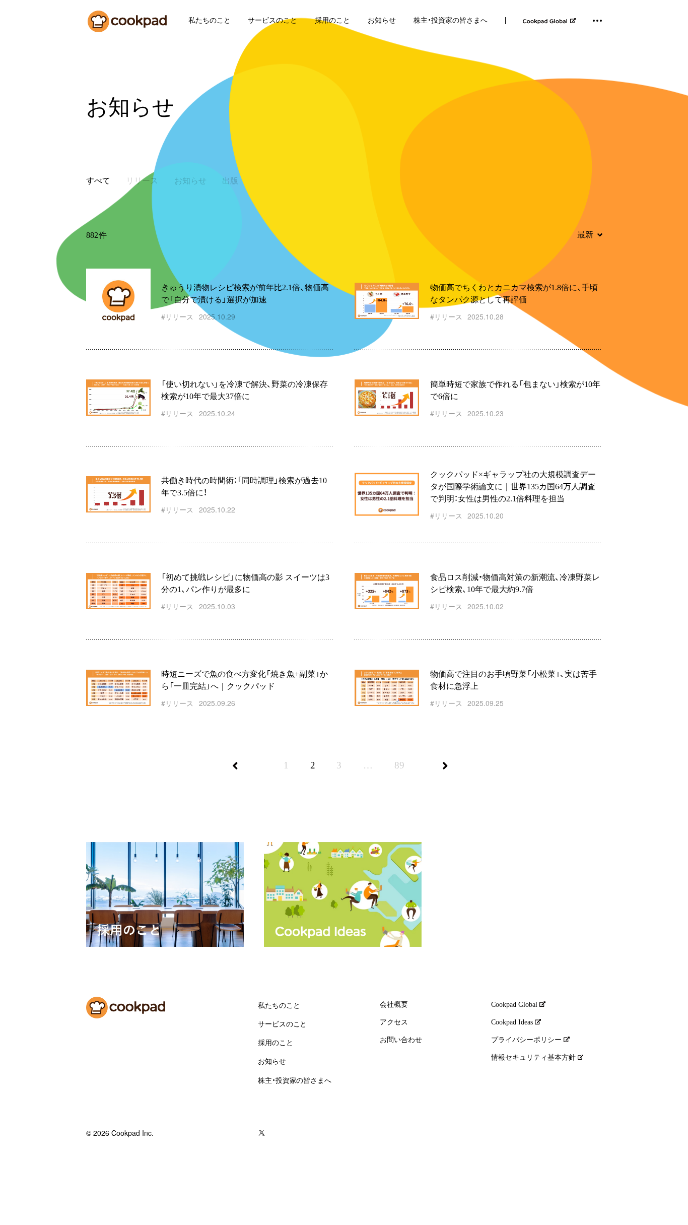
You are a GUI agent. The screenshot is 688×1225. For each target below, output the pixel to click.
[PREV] (239, 773)
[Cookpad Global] (549, 21)
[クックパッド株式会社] (127, 21)
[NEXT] (449, 773)
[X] (261, 1133)
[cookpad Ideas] (343, 894)
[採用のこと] (165, 894)
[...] (597, 20)
